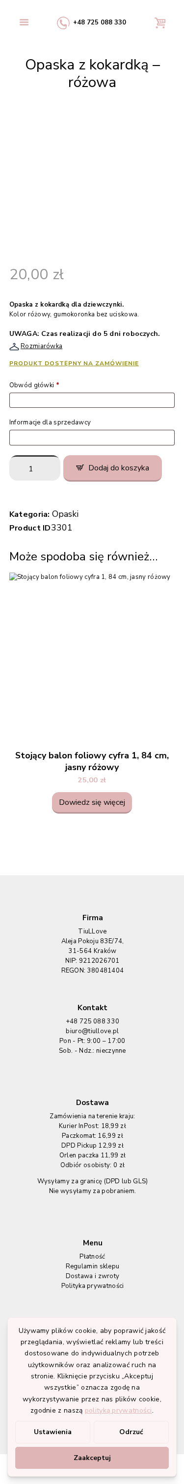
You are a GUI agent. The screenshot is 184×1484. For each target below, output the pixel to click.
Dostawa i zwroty (93, 1276)
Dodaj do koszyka (118, 468)
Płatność (92, 1256)
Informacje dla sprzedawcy (51, 422)
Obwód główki (34, 385)
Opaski (65, 514)
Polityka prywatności (92, 1286)
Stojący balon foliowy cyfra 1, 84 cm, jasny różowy (92, 761)
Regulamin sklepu (93, 1266)
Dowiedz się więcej (92, 802)
